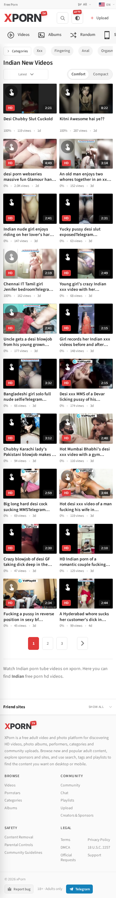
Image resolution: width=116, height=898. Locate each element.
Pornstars (12, 793)
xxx (40, 51)
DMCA (65, 847)
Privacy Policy (99, 840)
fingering (62, 51)
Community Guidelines (23, 852)
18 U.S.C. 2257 (99, 847)
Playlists (67, 800)
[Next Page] (82, 643)
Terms (65, 840)
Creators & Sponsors (77, 815)
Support (94, 855)
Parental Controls (19, 845)
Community (70, 785)
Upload (67, 808)
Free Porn (11, 4)
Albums (11, 808)
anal (85, 51)
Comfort (78, 74)
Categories (20, 51)
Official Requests (68, 857)
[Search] (62, 18)
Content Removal (19, 837)
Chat (64, 793)
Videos (10, 785)
